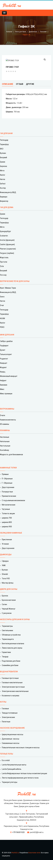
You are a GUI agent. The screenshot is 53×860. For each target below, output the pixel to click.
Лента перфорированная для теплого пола (20, 778)
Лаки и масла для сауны (12, 648)
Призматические (9, 496)
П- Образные (7, 479)
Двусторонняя (8, 548)
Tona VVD (6, 578)
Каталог (9, 32)
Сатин (4, 604)
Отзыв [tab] (19, 84)
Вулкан (5, 570)
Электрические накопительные (15, 691)
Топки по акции (8, 513)
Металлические (8, 505)
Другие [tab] (30, 84)
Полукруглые (7, 492)
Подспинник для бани (11, 661)
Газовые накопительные (12, 682)
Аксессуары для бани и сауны (15, 619)
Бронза (5, 596)
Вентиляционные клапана (13, 643)
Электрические (8, 717)
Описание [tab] (7, 84)
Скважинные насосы (10, 743)
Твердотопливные (9, 713)
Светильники (7, 630)
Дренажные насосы (10, 739)
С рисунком (6, 613)
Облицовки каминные (11, 533)
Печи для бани (20, 32)
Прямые (5, 474)
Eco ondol (6, 760)
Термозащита (8, 639)
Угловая (5, 544)
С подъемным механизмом (13, 500)
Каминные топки (8, 468)
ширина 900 (7, 527)
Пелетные (6, 722)
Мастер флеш (7, 583)
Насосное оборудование (12, 728)
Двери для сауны (8, 589)
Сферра (5, 561)
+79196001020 (18, 832)
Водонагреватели (9, 672)
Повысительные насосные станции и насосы (20, 748)
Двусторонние (8, 487)
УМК (4, 565)
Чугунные (6, 509)
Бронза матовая (9, 600)
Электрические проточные (13, 687)
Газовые (5, 709)
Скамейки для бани (10, 665)
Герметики (6, 652)
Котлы (3, 702)
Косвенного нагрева (10, 696)
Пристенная (7, 539)
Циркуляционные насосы (12, 734)
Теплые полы (6, 754)
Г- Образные (7, 483)
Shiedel (5, 574)
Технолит (43, 32)
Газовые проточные (10, 678)
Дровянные (33, 32)
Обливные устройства (11, 635)
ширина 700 (7, 518)
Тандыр (5, 657)
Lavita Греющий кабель (11, 769)
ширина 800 (7, 522)
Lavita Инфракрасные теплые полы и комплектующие (24, 773)
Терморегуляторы (9, 782)
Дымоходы (5, 554)
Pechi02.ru (15, 853)
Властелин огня (34, 853)
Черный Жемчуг (8, 609)
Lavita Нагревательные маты (14, 765)
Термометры (7, 626)
